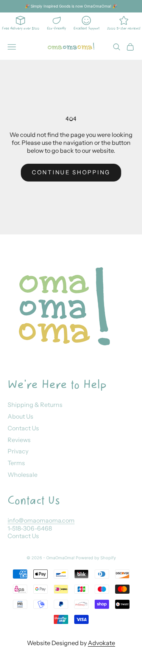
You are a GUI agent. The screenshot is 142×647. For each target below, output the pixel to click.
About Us (20, 416)
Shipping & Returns (35, 404)
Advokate (101, 643)
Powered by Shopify (96, 557)
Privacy (18, 451)
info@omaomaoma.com (41, 520)
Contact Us (23, 428)
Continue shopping (71, 172)
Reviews (19, 440)
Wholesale (22, 474)
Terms (16, 463)
